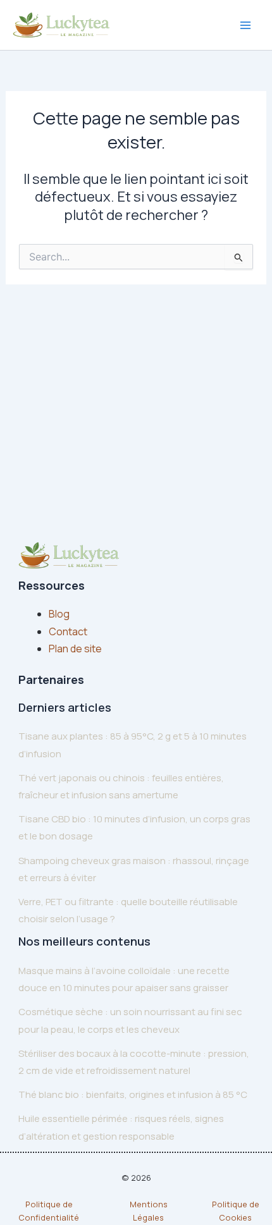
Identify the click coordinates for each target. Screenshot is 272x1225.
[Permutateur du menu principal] (245, 25)
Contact (68, 631)
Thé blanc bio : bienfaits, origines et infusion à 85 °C (132, 1094)
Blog (59, 614)
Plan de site (75, 648)
